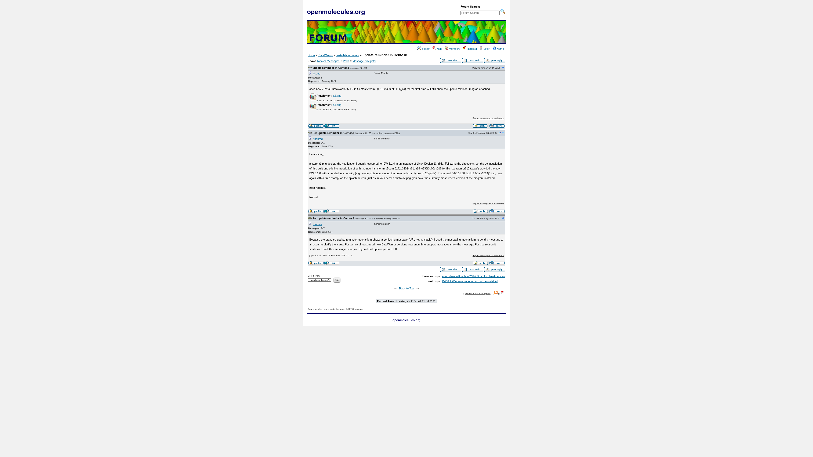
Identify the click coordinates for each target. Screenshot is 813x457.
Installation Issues (347, 55)
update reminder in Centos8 (330, 67)
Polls (346, 61)
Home (500, 48)
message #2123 (358, 68)
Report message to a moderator (488, 118)
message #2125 (363, 133)
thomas (317, 224)
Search (425, 48)
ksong (316, 73)
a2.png (337, 95)
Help (439, 48)
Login (486, 48)
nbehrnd (318, 138)
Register (471, 48)
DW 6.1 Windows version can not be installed (470, 281)
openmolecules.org (336, 11)
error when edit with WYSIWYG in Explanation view (473, 276)
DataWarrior (325, 55)
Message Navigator (364, 61)
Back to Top (406, 288)
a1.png (337, 104)
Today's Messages (328, 61)
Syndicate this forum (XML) (478, 293)
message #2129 (363, 218)
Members (454, 48)
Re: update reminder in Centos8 (333, 133)
